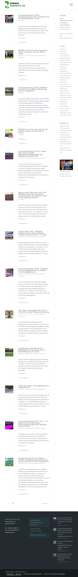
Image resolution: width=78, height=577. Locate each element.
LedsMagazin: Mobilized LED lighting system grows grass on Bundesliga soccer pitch (31, 350)
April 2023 (63, 71)
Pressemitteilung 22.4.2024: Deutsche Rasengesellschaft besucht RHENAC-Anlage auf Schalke (65, 545)
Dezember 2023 (64, 58)
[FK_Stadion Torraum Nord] (9, 425)
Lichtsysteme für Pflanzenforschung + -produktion (66, 130)
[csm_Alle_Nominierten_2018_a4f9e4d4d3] (9, 19)
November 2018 (64, 95)
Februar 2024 (64, 56)
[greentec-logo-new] (15, 4)
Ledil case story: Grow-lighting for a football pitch (33, 386)
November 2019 (64, 86)
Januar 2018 (63, 110)
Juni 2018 (62, 100)
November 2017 (64, 115)
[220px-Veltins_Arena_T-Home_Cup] (9, 91)
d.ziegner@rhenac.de (69, 38)
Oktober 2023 (64, 60)
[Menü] (70, 4)
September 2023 (65, 62)
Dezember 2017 (64, 113)
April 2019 (63, 89)
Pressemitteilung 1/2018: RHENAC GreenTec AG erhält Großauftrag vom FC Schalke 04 (33, 89)
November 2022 (64, 75)
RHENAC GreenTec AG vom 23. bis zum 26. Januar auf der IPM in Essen (33, 131)
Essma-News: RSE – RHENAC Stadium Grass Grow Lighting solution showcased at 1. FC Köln (32, 233)
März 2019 (63, 91)
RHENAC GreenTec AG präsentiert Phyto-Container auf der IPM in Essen (33, 52)
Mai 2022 (62, 82)
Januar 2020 (63, 84)
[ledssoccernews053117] (9, 235)
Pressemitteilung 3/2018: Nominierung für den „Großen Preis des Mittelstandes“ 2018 (33, 17)
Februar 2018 (64, 108)
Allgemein (21, 20)
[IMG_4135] (9, 196)
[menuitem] (70, 4)
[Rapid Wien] (9, 155)
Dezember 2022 (64, 73)
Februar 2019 (64, 93)
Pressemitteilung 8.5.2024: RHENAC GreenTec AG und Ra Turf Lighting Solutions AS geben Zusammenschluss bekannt (65, 532)
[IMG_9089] (9, 54)
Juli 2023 (62, 67)
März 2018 (63, 106)
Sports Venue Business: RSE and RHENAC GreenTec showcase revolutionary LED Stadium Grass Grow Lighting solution (32, 194)
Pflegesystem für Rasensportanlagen (35, 158)
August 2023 (63, 64)
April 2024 (63, 54)
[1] (9, 352)
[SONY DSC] (9, 273)
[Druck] (9, 133)
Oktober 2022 (64, 78)
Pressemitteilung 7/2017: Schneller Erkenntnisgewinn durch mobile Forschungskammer (33, 270)
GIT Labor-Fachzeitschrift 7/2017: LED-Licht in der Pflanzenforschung (33, 311)
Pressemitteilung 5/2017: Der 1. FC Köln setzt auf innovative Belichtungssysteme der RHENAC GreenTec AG (33, 423)
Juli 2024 (62, 49)
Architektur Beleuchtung (37, 535)
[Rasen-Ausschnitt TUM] (9, 462)
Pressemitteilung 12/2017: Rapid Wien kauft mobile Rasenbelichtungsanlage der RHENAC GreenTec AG (32, 153)
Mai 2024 (62, 51)
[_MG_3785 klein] (9, 314)
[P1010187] (9, 389)
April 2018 (63, 104)
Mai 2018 (62, 102)
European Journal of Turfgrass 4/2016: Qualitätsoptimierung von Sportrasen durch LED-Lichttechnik (33, 460)
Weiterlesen (21, 38)
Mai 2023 (62, 69)
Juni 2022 (62, 80)
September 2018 (65, 97)
